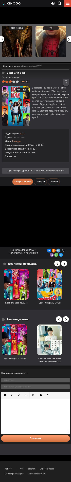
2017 (22, 133)
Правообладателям (37, 474)
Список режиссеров (14, 474)
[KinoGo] (11, 3)
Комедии (16, 141)
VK (21, 469)
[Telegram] (58, 251)
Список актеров (47, 469)
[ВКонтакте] (49, 251)
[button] (5, 395)
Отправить (35, 438)
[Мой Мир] (61, 255)
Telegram (31, 469)
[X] (63, 251)
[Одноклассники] (54, 251)
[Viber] (52, 255)
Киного (8, 469)
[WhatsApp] (56, 255)
